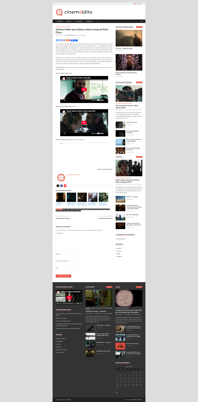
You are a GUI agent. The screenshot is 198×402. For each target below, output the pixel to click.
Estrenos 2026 (120, 239)
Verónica (77, 210)
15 (136, 378)
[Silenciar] (78, 303)
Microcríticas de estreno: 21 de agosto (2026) (134, 140)
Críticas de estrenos (127, 103)
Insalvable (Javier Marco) (103, 351)
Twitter (118, 253)
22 (136, 382)
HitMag (140, 399)
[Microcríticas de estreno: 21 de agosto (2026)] (120, 139)
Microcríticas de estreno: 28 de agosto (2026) (68, 328)
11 (121, 378)
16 (140, 378)
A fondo (68, 21)
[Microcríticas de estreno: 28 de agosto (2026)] (129, 94)
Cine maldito (128, 109)
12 (125, 378)
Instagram (119, 256)
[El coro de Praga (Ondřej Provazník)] (120, 148)
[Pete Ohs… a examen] (120, 197)
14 (132, 378)
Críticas (122, 177)
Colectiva (122, 308)
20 (129, 382)
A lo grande (78, 21)
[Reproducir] (57, 303)
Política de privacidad (61, 349)
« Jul (116, 392)
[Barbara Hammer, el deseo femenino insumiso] (129, 62)
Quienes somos (60, 352)
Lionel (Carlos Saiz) (131, 122)
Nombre (58, 254)
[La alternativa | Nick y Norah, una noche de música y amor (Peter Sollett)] (120, 205)
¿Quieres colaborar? (61, 338)
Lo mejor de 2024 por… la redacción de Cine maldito (133, 335)
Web (57, 268)
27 (129, 385)
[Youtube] (135, 3)
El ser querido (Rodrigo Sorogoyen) (132, 131)
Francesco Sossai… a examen (96, 311)
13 (129, 378)
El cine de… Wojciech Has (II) (124, 48)
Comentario (60, 233)
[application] (69, 297)
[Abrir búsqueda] (141, 21)
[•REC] (64, 209)
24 (117, 385)
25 (121, 385)
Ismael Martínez (86, 209)
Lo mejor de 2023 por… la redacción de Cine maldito (133, 352)
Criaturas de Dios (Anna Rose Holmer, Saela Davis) (133, 224)
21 (132, 382)
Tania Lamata (66, 210)
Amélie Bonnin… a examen (103, 342)
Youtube (118, 248)
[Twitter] (139, 3)
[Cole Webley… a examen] (90, 325)
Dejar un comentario (80, 35)
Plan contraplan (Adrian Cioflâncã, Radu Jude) (102, 334)
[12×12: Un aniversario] (120, 343)
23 (140, 382)
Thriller (72, 210)
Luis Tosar (94, 209)
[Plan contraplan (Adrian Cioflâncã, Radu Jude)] (90, 334)
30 (140, 385)
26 (125, 385)
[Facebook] (137, 3)
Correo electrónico (62, 261)
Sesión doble (128, 177)
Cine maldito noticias (70, 35)
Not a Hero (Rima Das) (132, 214)
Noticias (59, 21)
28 (132, 385)
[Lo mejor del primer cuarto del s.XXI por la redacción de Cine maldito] (128, 291)
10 (117, 378)
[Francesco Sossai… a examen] (99, 291)
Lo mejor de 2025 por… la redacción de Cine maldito (133, 327)
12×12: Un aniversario (132, 343)
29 (136, 385)
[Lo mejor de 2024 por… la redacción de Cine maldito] (120, 335)
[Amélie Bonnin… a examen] (90, 342)
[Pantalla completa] (80, 303)
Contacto (58, 344)
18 (121, 382)
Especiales (58, 347)
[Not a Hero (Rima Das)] (120, 214)
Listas (127, 308)
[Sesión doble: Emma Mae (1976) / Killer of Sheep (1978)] (129, 168)
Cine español (78, 209)
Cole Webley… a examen (103, 325)
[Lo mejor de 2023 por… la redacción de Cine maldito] (120, 352)
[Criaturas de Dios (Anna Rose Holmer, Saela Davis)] (120, 223)
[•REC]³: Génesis (70, 209)
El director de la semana (102, 308)
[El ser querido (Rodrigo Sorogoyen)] (120, 131)
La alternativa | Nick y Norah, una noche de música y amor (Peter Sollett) (134, 207)
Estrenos (58, 26)
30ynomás (89, 21)
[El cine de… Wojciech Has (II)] (129, 38)
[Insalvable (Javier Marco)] (90, 351)
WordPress (134, 399)
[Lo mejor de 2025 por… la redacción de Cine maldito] (120, 326)
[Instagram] (141, 3)
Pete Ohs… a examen (132, 196)
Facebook (119, 251)
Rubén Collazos (98, 313)
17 (117, 382)
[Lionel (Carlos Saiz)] (120, 122)
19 (125, 382)
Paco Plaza (59, 210)
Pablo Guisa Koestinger (103, 209)
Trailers (68, 26)
